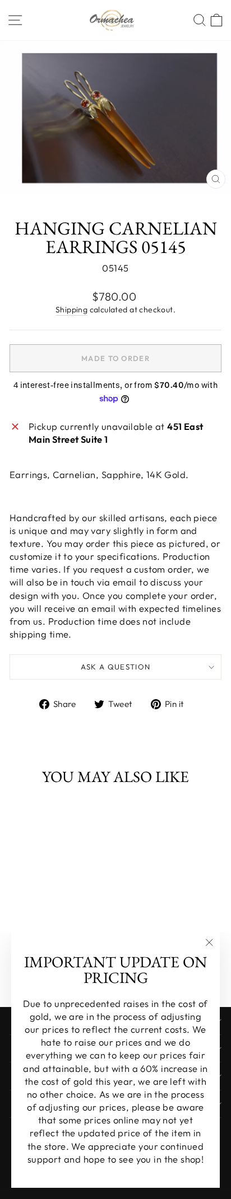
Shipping (71, 310)
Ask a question (116, 666)
